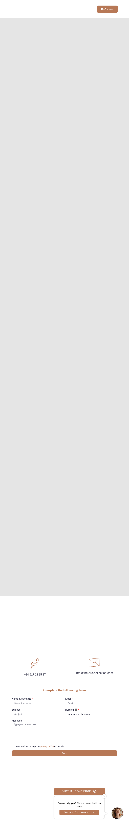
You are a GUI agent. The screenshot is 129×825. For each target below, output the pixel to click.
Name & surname (22, 699)
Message (17, 720)
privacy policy (47, 746)
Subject (16, 710)
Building (69, 709)
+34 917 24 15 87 (35, 674)
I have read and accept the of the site (39, 746)
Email (68, 699)
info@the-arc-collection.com (94, 673)
